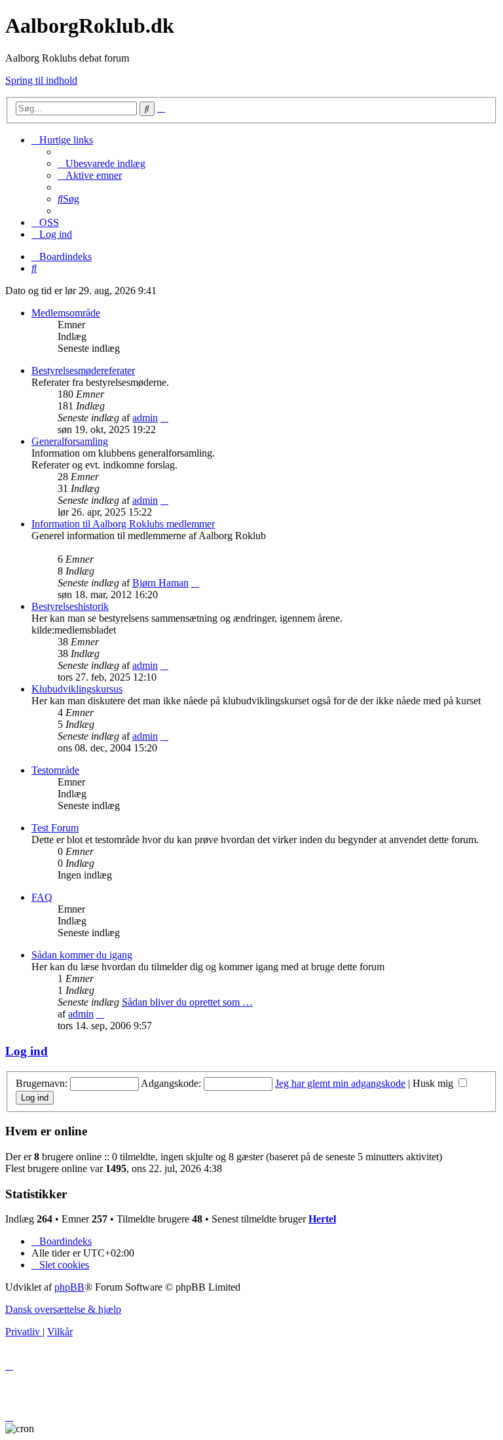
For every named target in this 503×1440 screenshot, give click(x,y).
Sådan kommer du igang (81, 954)
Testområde (55, 770)
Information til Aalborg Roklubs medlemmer (123, 523)
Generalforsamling (69, 441)
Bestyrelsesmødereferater (83, 370)
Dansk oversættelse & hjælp (63, 1309)
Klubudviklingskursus (76, 688)
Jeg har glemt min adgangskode (340, 1083)
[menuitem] (101, 163)
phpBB (69, 1287)
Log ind (26, 1051)
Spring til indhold (41, 80)
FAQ (41, 897)
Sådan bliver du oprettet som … (187, 1002)
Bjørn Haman (160, 582)
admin (145, 417)
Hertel (322, 1218)
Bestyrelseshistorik (70, 606)
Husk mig (434, 1083)
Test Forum (55, 827)
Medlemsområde (65, 312)
